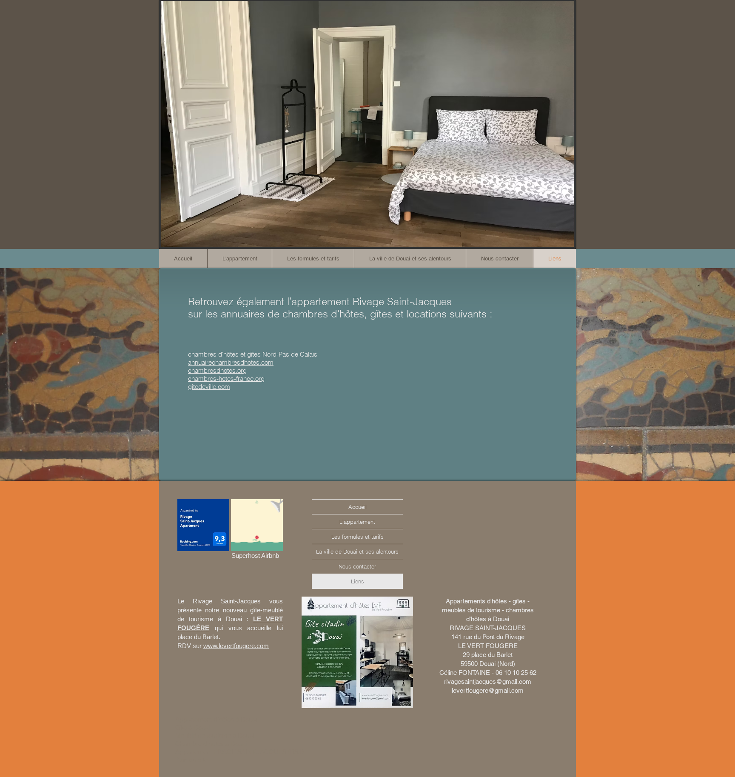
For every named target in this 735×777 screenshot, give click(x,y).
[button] (313, 258)
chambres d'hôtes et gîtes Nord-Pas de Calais (252, 354)
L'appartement (357, 521)
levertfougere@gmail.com (488, 690)
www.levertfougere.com (236, 645)
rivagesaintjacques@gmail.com (487, 681)
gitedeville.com (209, 387)
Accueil (357, 506)
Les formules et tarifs (357, 536)
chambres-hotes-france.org (226, 378)
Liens (357, 581)
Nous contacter (357, 566)
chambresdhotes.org (217, 370)
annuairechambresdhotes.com (230, 362)
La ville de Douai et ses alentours (357, 551)
